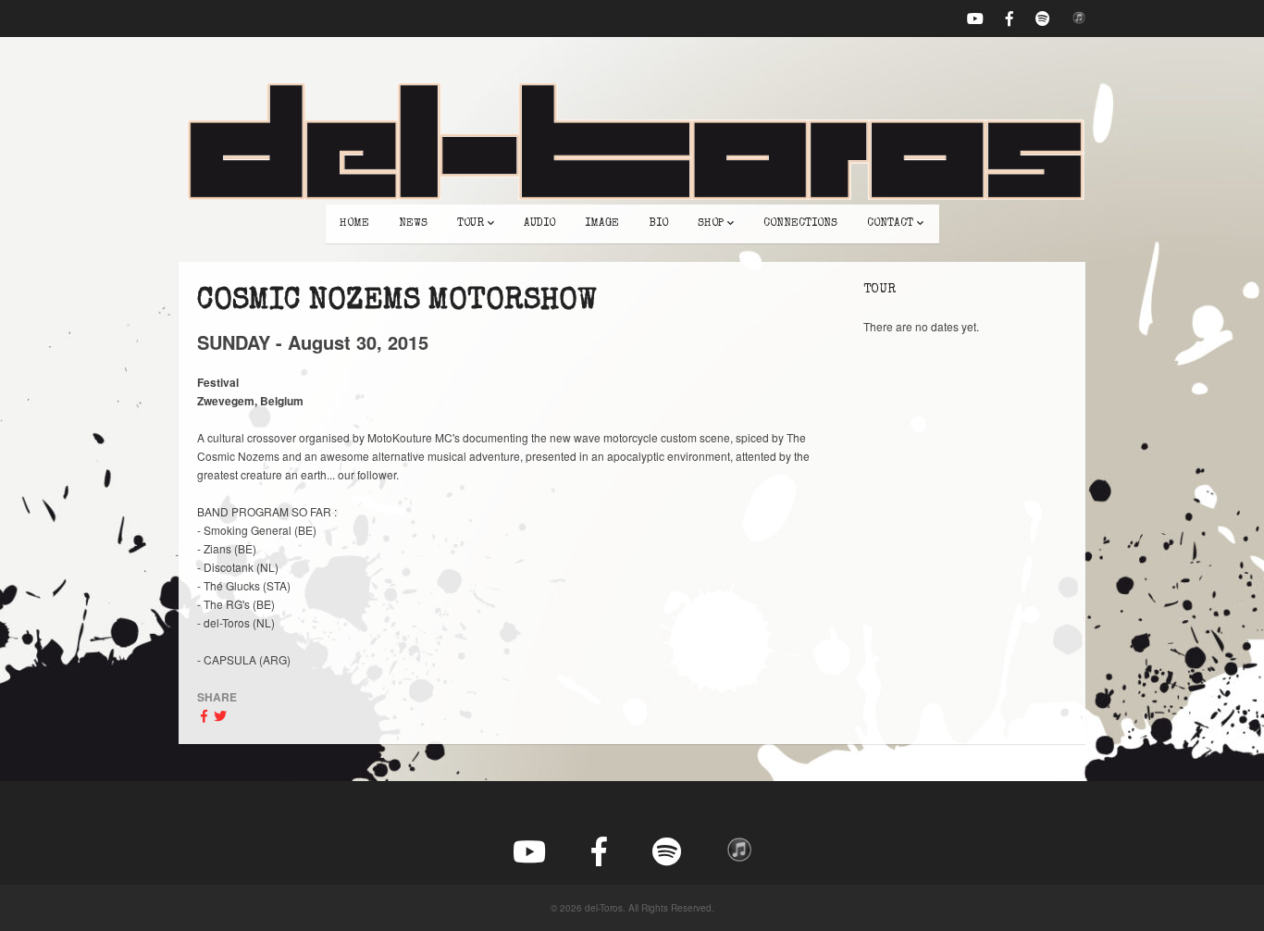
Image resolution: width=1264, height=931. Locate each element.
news (413, 224)
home (354, 224)
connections (800, 224)
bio (658, 224)
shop (711, 224)
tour (470, 224)
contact (890, 224)
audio (539, 224)
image (602, 224)
